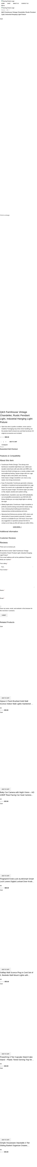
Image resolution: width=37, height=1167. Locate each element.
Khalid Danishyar (25, 1164)
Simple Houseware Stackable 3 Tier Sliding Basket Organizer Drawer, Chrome (15, 1144)
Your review (4, 569)
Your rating (3, 563)
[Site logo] (7, 1)
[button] (5, 698)
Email (2, 598)
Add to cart (13, 441)
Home (3, 10)
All (8, 10)
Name (2, 590)
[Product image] (17, 679)
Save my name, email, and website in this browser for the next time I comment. (16, 609)
